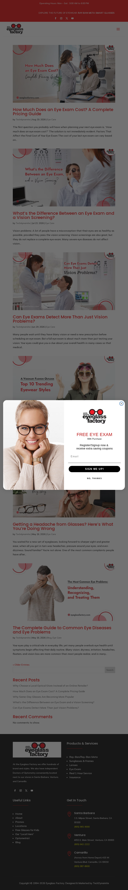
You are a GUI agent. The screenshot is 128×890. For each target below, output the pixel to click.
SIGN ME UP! (94, 469)
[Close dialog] (121, 403)
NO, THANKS (94, 478)
